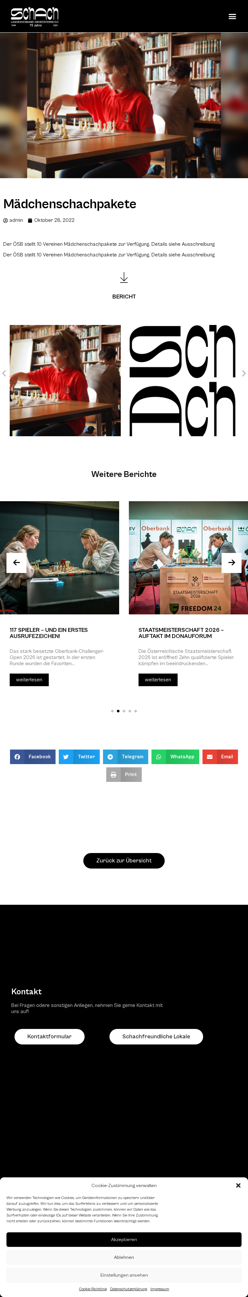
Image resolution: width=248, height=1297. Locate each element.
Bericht (124, 296)
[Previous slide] (16, 563)
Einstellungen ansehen (124, 1275)
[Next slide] (232, 563)
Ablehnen (124, 1257)
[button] (238, 1185)
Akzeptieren (124, 1239)
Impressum (159, 1289)
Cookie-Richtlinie (93, 1289)
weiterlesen (29, 680)
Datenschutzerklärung (128, 1289)
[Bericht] (124, 277)
